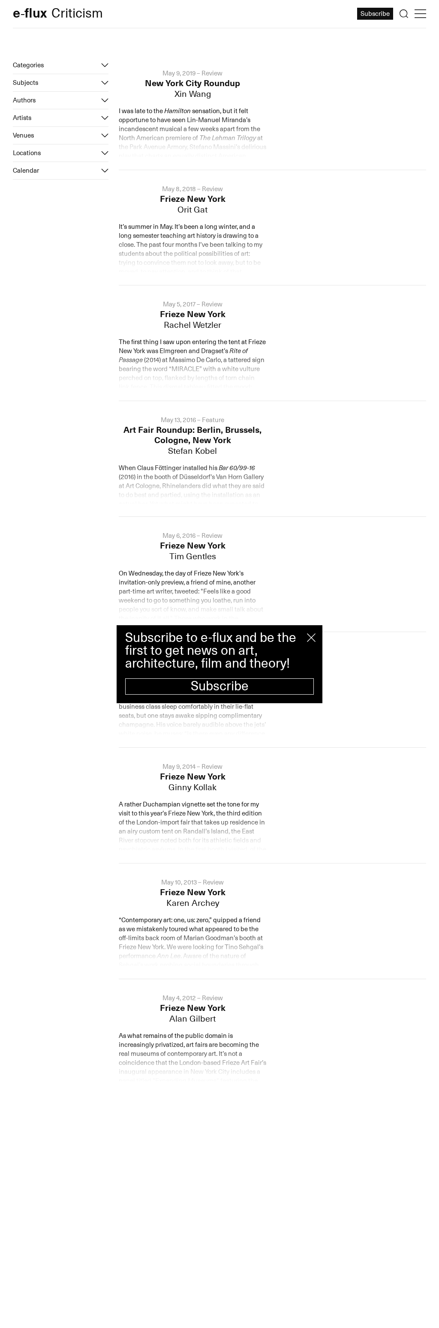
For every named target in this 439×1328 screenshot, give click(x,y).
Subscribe (220, 686)
